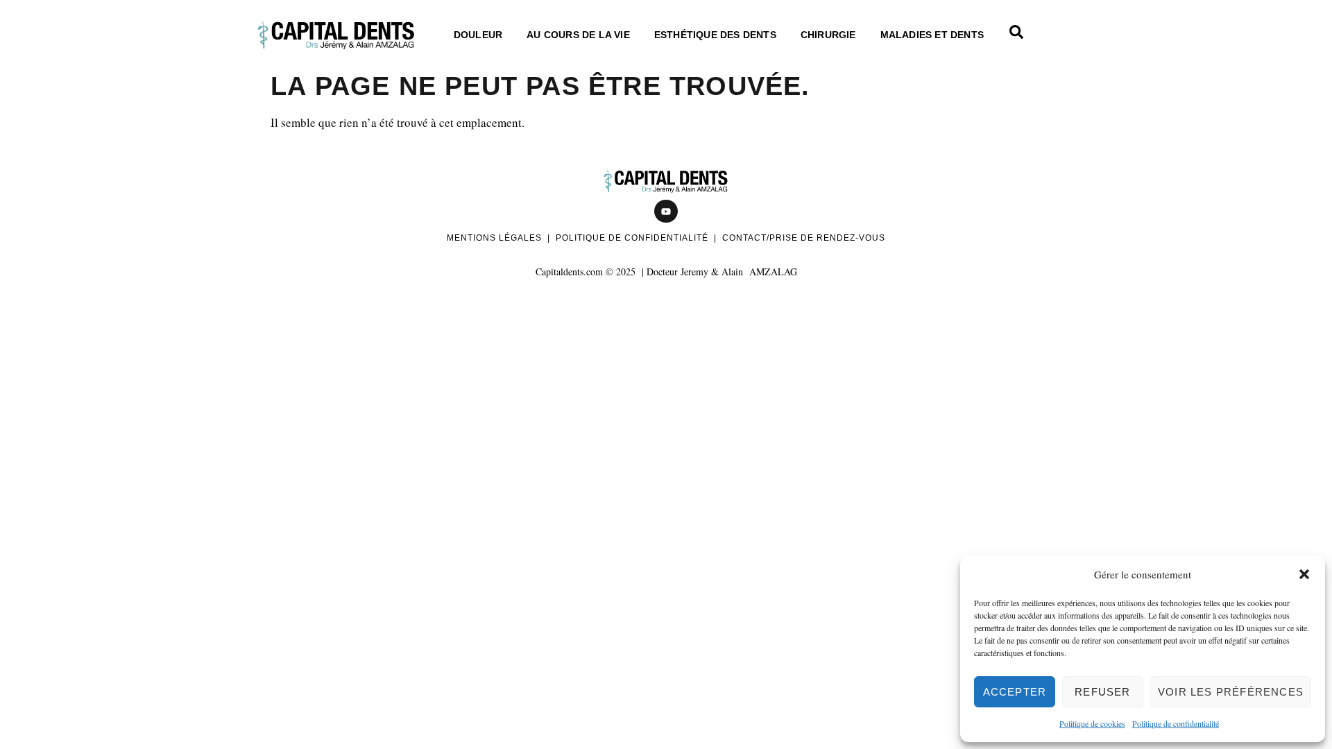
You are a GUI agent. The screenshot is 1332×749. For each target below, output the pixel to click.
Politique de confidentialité (1175, 723)
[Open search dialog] (1016, 35)
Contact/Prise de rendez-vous (803, 238)
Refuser (1102, 692)
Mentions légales (494, 238)
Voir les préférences (1231, 692)
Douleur (478, 34)
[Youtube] (666, 211)
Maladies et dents (932, 34)
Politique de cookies (1092, 723)
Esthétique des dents (715, 34)
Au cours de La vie (578, 34)
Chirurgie (828, 34)
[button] (1304, 574)
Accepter (1015, 692)
